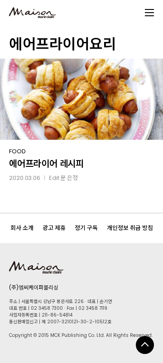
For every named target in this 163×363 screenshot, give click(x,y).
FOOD (17, 151)
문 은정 (69, 178)
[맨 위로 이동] (145, 345)
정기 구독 (86, 228)
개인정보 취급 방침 (130, 228)
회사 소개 (22, 228)
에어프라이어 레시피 (46, 163)
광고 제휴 (54, 228)
